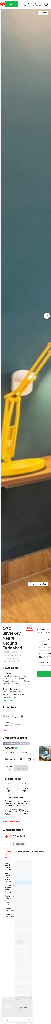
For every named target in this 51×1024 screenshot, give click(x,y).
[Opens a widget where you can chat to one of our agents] (17, 1010)
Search (11, 4)
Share (44, 13)
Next (47, 316)
